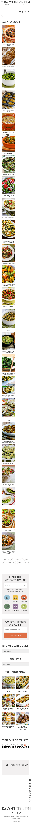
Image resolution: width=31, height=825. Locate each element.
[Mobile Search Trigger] (29, 2)
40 (23, 562)
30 (17, 559)
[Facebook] (23, 11)
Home (2, 15)
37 (13, 562)
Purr (18, 821)
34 (3, 562)
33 (27, 559)
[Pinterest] (20, 11)
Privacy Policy (16, 818)
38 (16, 562)
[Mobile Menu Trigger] (1, 2)
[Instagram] (25, 11)
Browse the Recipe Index (15, 589)
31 (20, 559)
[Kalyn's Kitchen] (16, 808)
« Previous (6, 559)
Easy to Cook (25, 15)
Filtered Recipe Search (15, 591)
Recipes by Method (12, 15)
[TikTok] (28, 11)
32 (23, 559)
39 (20, 562)
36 (10, 562)
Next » (27, 562)
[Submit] (24, 4)
